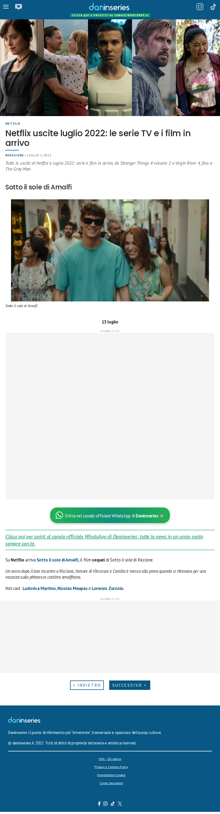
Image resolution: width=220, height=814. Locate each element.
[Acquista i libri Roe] (18, 6)
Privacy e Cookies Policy (111, 767)
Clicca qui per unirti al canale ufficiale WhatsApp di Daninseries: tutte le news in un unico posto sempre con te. (104, 540)
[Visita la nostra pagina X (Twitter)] (120, 804)
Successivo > (129, 685)
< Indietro (87, 685)
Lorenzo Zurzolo (107, 588)
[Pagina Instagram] (200, 6)
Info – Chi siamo (110, 759)
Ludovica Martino (39, 588)
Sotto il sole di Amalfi (57, 560)
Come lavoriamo (111, 783)
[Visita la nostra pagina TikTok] (113, 804)
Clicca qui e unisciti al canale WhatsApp (110, 15)
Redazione (14, 155)
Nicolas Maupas (72, 588)
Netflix (12, 123)
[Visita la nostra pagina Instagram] (105, 804)
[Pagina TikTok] (213, 6)
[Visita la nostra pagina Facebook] (99, 804)
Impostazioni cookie (111, 775)
